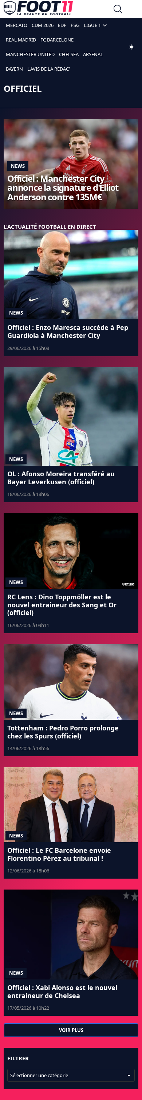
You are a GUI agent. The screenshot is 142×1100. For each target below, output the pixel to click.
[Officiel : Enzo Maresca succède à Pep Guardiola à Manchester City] (71, 275)
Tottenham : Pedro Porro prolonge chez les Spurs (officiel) (63, 732)
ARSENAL (93, 54)
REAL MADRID (21, 40)
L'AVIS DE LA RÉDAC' (48, 69)
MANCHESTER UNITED (30, 54)
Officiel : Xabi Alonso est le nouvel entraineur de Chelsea (62, 991)
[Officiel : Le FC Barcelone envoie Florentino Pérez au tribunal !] (71, 804)
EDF (62, 25)
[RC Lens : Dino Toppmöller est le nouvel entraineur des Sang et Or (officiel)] (71, 551)
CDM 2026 (43, 25)
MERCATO (16, 25)
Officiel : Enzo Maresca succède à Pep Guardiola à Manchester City (67, 331)
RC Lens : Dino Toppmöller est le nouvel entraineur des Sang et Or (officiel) (62, 604)
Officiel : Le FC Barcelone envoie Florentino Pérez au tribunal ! (59, 854)
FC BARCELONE (57, 40)
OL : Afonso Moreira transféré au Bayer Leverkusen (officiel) (61, 477)
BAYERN (14, 69)
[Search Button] (118, 10)
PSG (75, 25)
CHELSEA (69, 54)
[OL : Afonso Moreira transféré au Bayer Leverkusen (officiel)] (71, 416)
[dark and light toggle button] (131, 47)
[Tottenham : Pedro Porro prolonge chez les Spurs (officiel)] (71, 682)
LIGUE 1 (92, 25)
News (18, 166)
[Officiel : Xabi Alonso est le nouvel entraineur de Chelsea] (71, 934)
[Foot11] (38, 10)
